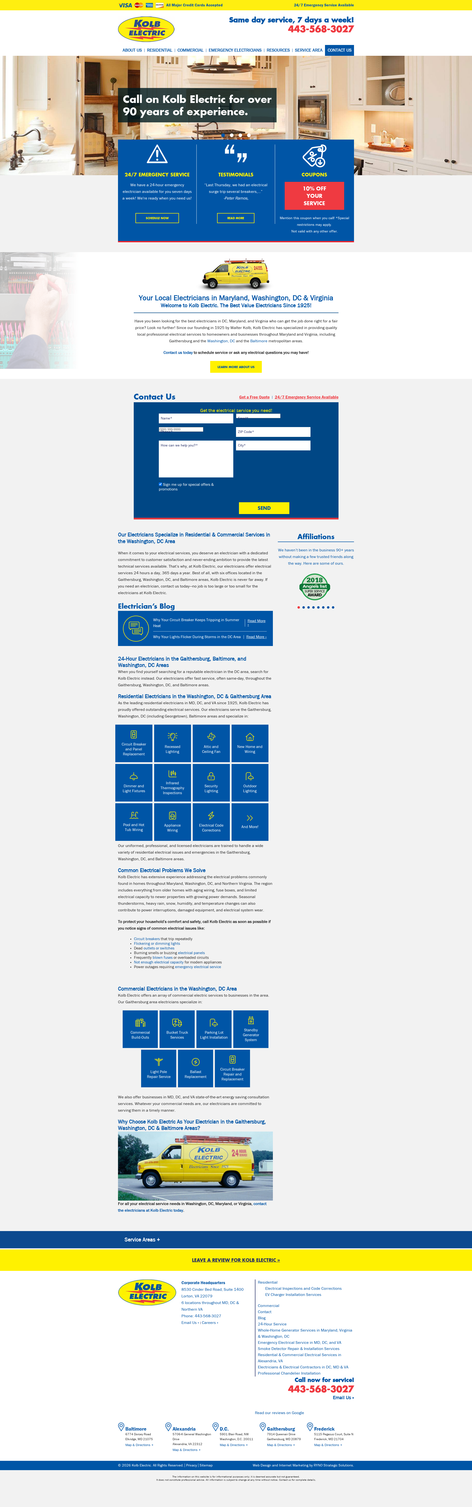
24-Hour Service (272, 1324)
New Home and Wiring (250, 749)
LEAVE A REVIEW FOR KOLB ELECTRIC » (236, 1260)
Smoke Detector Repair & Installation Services (298, 1349)
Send (264, 508)
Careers (209, 1323)
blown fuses (163, 958)
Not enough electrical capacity (159, 962)
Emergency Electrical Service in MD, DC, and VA (299, 1343)
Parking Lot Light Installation (214, 1035)
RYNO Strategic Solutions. (334, 1465)
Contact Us (340, 50)
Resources (278, 50)
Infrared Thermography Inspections (172, 788)
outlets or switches (159, 948)
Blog (262, 1318)
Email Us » (190, 1323)
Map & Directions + (139, 1445)
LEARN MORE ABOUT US (236, 367)
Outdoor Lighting (250, 788)
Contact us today (178, 353)
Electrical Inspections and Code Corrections (303, 1289)
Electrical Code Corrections (211, 827)
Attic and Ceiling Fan (211, 749)
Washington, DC (221, 341)
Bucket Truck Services (177, 1035)
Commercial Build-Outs (140, 1035)
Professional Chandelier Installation (289, 1373)
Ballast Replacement (195, 1074)
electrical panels (191, 953)
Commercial (190, 50)
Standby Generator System (251, 1035)
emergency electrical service (198, 967)
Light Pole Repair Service (159, 1074)
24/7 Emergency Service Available (324, 5)
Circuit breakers (147, 939)
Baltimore (258, 341)
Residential (159, 50)
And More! (249, 827)
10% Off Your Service (314, 195)
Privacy (191, 1465)
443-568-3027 (208, 1316)
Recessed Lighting (172, 749)
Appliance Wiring (172, 827)
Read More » (257, 623)
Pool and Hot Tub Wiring (133, 827)
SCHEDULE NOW (157, 218)
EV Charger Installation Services (293, 1295)
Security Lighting (211, 788)
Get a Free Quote (254, 397)
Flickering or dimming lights (157, 944)
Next (348, 587)
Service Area (309, 50)
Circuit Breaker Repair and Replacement (232, 1074)
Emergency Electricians (235, 50)
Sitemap (206, 1465)
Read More (235, 218)
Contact (264, 1312)
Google (298, 1413)
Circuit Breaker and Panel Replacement (134, 749)
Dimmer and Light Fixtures (134, 788)
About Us (132, 50)
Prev (284, 587)
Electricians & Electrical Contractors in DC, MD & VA (303, 1367)
